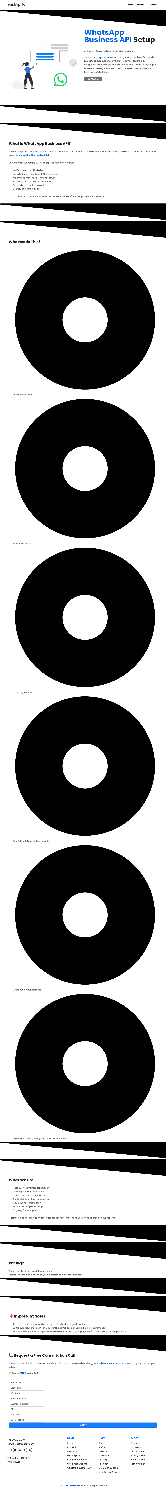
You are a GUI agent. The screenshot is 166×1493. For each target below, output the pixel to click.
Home (130, 4)
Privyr (101, 1443)
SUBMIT (83, 1425)
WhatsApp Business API (79, 1467)
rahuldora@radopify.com (21, 1443)
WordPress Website (77, 1463)
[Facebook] (30, 1450)
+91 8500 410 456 (16, 1440)
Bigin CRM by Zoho (108, 1467)
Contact (153, 4)
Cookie (134, 1443)
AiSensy (103, 1451)
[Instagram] (20, 1450)
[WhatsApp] (10, 1450)
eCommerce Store (77, 1459)
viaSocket (104, 1455)
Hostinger (104, 1459)
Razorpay (104, 1463)
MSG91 (102, 1447)
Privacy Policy (138, 1455)
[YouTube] (15, 1450)
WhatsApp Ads (75, 1455)
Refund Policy (138, 1459)
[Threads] (25, 1450)
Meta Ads (72, 1451)
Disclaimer (136, 1447)
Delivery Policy (138, 1463)
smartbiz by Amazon (109, 1472)
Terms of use (137, 1451)
